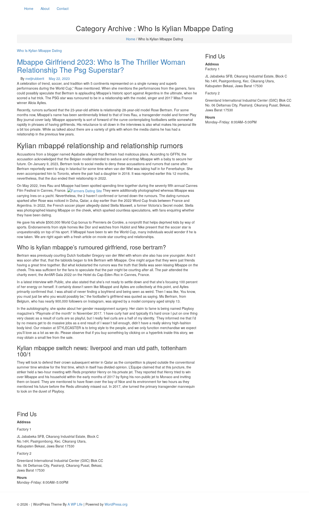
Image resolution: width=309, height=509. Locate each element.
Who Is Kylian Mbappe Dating (39, 50)
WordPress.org (116, 504)
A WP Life (75, 504)
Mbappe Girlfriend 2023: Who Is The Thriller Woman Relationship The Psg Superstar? (101, 66)
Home (28, 8)
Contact (63, 8)
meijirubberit (34, 78)
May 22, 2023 (59, 78)
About (45, 8)
